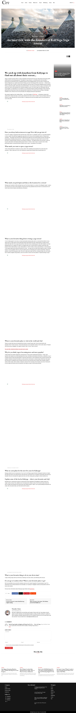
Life (56, 71)
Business (61, 104)
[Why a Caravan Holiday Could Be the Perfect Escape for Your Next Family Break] (31, 699)
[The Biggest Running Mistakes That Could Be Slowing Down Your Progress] (56, 113)
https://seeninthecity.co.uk (16, 610)
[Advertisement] (28, 62)
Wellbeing (35, 36)
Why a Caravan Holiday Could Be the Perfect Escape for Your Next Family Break (40, 698)
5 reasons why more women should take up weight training (15, 602)
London (61, 126)
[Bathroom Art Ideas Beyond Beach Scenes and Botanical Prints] (56, 120)
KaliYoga (35, 94)
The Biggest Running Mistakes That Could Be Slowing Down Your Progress (65, 113)
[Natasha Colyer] (7, 613)
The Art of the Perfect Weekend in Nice (40, 703)
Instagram (9, 698)
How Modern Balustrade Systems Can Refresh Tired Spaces (64, 99)
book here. (32, 588)
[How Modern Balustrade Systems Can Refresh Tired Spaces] (56, 99)
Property (61, 97)
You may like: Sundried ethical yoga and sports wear (16, 349)
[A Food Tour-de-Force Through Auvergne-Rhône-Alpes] (56, 128)
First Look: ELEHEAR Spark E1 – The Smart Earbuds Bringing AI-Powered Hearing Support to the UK (46, 671)
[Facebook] (6, 696)
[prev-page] (67, 56)
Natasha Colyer (31, 50)
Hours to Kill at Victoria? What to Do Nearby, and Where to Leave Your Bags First (62, 74)
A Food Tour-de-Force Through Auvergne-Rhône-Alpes (64, 128)
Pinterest (8, 699)
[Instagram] (6, 698)
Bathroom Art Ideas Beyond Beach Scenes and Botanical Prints (64, 120)
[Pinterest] (6, 700)
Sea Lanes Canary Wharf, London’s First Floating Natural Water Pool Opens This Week (65, 670)
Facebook (8, 696)
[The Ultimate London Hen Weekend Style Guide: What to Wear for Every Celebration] (28, 660)
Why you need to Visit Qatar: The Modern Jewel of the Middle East (39, 602)
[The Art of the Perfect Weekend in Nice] (31, 704)
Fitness (42, 36)
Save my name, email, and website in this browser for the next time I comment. (20, 645)
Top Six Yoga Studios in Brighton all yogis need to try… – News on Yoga (25, 624)
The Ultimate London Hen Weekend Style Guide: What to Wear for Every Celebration (27, 670)
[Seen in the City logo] (6, 2)
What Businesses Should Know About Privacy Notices (65, 106)
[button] (72, 3)
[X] (6, 701)
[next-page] (69, 56)
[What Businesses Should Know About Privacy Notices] (56, 106)
